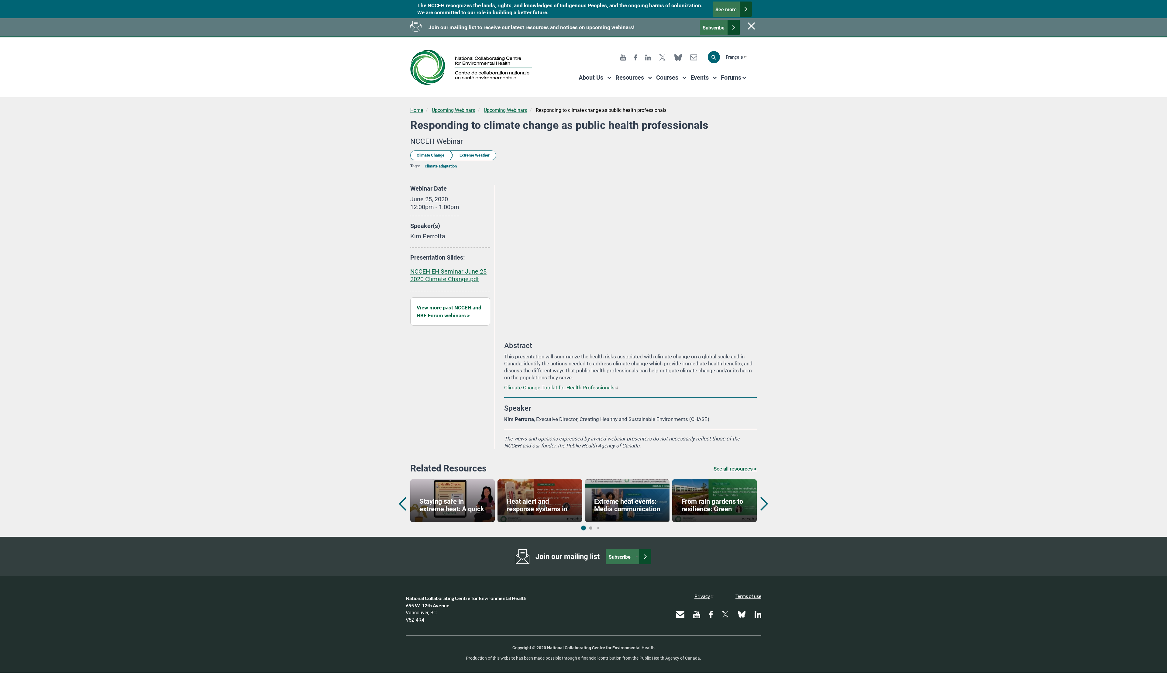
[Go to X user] (662, 57)
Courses (667, 77)
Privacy (702, 596)
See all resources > (735, 469)
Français (734, 57)
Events (699, 77)
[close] (751, 26)
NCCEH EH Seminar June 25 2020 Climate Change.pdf (448, 275)
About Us (591, 77)
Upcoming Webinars (453, 110)
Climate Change (430, 155)
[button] (764, 504)
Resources (629, 77)
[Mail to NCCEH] (693, 57)
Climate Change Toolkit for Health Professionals (559, 388)
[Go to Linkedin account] (648, 57)
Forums (731, 77)
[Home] (473, 67)
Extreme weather (475, 155)
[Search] (714, 57)
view (452, 500)
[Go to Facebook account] (635, 57)
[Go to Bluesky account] (678, 57)
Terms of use (748, 596)
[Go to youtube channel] (623, 57)
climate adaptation (441, 166)
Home (416, 110)
